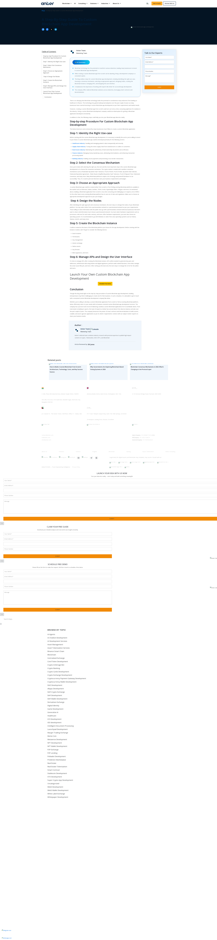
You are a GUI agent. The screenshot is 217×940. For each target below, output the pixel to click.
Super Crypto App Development (60, 780)
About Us (116, 3)
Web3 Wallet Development (57, 790)
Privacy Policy (76, 467)
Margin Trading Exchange (57, 733)
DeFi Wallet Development (57, 699)
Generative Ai (52, 712)
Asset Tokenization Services (58, 648)
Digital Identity (53, 705)
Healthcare (51, 716)
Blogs (43, 10)
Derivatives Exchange (55, 702)
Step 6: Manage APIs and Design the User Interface (54, 87)
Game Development (55, 709)
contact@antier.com (47, 435)
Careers (78, 451)
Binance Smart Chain (55, 651)
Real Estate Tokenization (57, 766)
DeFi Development (54, 695)
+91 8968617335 (146, 435)
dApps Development (55, 688)
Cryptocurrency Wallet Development (61, 682)
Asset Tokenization (148, 451)
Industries (104, 3)
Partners (61, 451)
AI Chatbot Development (57, 638)
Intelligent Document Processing (60, 726)
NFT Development (54, 743)
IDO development (54, 722)
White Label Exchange (56, 794)
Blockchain (66, 3)
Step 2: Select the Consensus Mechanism (52, 66)
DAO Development (54, 685)
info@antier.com (46, 440)
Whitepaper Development (57, 797)
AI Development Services (57, 641)
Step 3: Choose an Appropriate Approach (52, 72)
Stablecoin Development (57, 773)
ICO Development (54, 719)
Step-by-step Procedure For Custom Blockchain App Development (54, 57)
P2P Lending (52, 753)
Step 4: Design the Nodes (51, 76)
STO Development (54, 777)
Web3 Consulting (170, 451)
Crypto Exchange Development (59, 675)
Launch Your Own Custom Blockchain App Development (52, 92)
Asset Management (55, 644)
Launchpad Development (57, 729)
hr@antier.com (46, 437)
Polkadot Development (56, 756)
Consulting (82, 3)
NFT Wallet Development (57, 746)
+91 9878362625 (148, 440)
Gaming (128, 451)
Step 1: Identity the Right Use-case (54, 62)
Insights (94, 451)
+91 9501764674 (144, 437)
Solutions (93, 3)
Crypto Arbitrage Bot (55, 665)
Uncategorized (53, 783)
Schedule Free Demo (105, 283)
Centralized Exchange (56, 658)
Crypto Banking (53, 668)
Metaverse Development (57, 739)
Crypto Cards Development (58, 672)
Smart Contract (53, 770)
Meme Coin (51, 736)
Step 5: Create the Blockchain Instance (52, 81)
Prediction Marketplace (56, 760)
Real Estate (51, 763)
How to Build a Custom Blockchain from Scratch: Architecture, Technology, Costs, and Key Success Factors (66, 369)
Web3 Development (55, 787)
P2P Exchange (52, 749)
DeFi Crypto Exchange (56, 692)
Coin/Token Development (57, 661)
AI (75, 3)
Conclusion (48, 97)
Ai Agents (51, 634)
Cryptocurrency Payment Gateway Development (66, 678)
